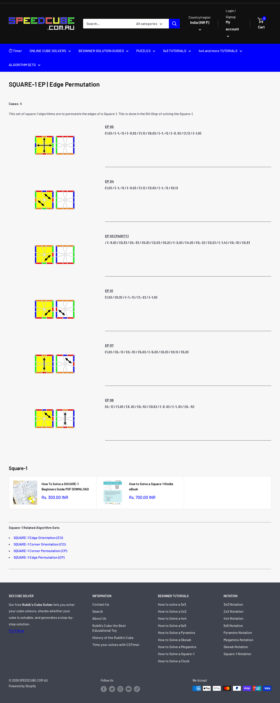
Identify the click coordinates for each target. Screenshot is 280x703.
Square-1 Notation (237, 654)
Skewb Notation (236, 647)
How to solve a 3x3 (172, 604)
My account (232, 25)
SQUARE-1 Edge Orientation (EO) (38, 537)
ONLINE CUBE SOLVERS (48, 51)
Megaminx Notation (238, 640)
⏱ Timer (15, 51)
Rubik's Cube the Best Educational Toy (109, 627)
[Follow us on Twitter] (112, 689)
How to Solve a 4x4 (172, 618)
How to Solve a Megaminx (177, 647)
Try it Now (16, 630)
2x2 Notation (233, 611)
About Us (99, 618)
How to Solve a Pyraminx (176, 632)
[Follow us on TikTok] (137, 689)
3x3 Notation (233, 604)
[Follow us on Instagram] (120, 689)
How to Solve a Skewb (174, 640)
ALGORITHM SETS (22, 65)
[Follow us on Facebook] (104, 689)
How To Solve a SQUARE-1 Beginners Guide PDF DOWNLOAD (65, 486)
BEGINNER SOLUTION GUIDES (101, 51)
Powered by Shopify (22, 686)
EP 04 (109, 181)
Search (97, 611)
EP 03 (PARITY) (117, 236)
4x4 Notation (233, 618)
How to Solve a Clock (173, 661)
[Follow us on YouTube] (129, 689)
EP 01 (109, 291)
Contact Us (100, 604)
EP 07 (109, 345)
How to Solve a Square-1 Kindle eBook (151, 486)
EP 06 (109, 400)
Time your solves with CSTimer (116, 644)
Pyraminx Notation (238, 632)
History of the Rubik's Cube (113, 637)
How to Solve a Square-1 (176, 654)
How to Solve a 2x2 (172, 611)
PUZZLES (143, 51)
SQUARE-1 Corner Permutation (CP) (40, 551)
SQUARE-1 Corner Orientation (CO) (40, 544)
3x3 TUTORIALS (174, 51)
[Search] (174, 23)
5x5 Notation (233, 625)
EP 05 (109, 126)
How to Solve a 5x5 (172, 625)
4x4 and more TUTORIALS (218, 51)
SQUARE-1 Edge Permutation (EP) (39, 557)
